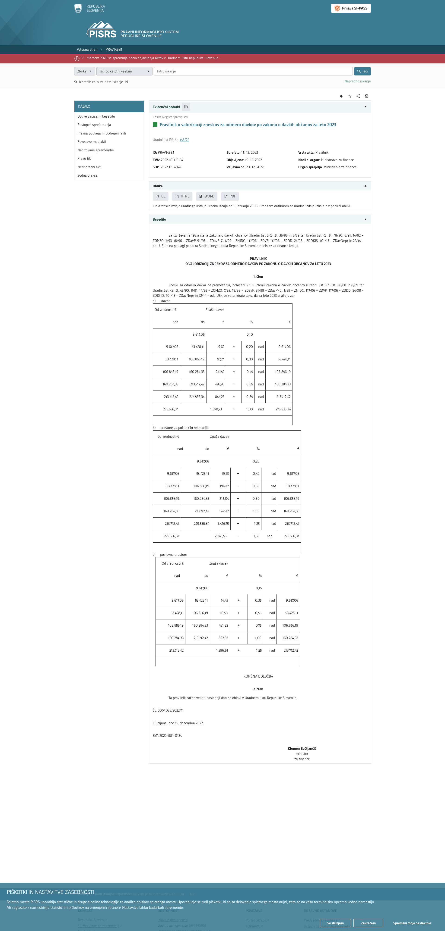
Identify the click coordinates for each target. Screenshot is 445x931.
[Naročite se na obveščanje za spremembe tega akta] (341, 96)
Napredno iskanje (357, 81)
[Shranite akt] (350, 96)
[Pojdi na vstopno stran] (89, 12)
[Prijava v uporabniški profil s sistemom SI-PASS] (351, 8)
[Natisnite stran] (366, 96)
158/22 (184, 140)
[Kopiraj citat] (186, 107)
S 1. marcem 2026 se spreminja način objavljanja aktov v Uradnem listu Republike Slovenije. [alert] (150, 58)
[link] (87, 49)
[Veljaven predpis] (155, 124)
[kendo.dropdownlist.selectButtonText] (148, 71)
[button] (260, 107)
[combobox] (124, 71)
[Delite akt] (358, 96)
